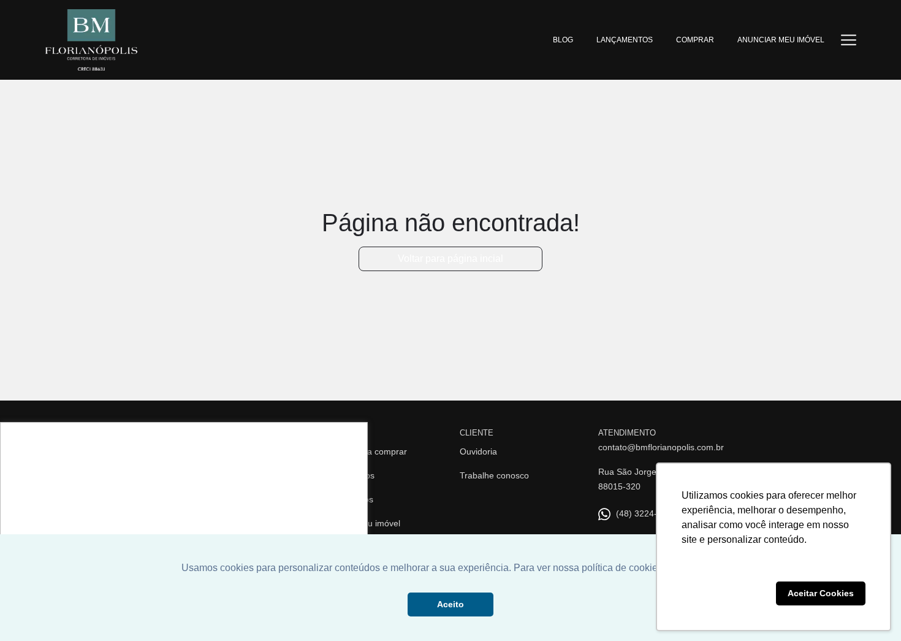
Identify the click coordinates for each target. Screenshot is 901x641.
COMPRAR (695, 40)
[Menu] (848, 39)
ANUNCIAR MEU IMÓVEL (780, 40)
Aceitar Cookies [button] (821, 593)
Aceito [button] (450, 604)
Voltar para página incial (450, 258)
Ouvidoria (478, 451)
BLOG (563, 40)
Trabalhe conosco (494, 475)
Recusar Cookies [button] (726, 593)
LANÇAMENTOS (624, 40)
